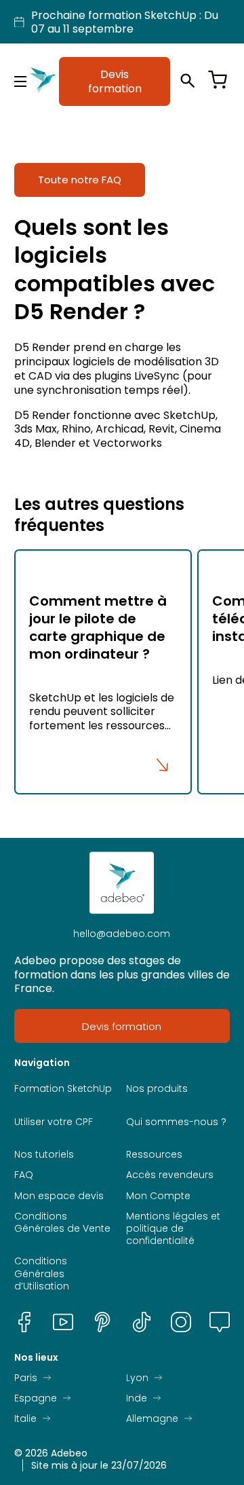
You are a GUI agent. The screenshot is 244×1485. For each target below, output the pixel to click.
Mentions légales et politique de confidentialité (173, 1228)
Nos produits (157, 1088)
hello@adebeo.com (121, 933)
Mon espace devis (59, 1196)
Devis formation (115, 81)
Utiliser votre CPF (53, 1122)
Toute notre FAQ (79, 179)
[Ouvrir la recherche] (187, 81)
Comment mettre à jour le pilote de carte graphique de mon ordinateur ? (98, 627)
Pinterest (102, 1322)
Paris (25, 1378)
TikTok (141, 1322)
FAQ (23, 1174)
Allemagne (152, 1418)
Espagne (35, 1398)
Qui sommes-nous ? (176, 1122)
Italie (25, 1418)
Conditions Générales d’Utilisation (41, 1273)
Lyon (137, 1378)
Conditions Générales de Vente (62, 1222)
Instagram (181, 1322)
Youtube (63, 1322)
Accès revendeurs (170, 1174)
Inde (136, 1398)
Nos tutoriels (44, 1154)
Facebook (24, 1322)
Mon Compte (158, 1196)
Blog (219, 1322)
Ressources (154, 1154)
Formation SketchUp (63, 1088)
